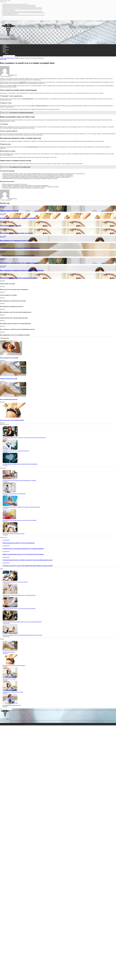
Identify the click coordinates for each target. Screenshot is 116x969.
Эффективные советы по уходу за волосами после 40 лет (16, 451)
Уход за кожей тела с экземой (10, 225)
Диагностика (6, 49)
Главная (4, 44)
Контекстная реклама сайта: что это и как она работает (15, 4)
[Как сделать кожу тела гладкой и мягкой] (13, 417)
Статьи (5, 58)
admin (11, 75)
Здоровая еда (6, 47)
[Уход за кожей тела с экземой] (10, 677)
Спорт (4, 48)
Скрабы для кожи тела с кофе (8, 378)
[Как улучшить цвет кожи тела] (13, 396)
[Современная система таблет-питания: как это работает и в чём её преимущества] (10, 505)
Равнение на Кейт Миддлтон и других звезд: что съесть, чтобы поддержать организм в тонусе (24, 437)
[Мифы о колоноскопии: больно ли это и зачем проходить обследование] (10, 607)
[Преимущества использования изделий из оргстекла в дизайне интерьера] (9, 518)
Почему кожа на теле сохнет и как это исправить (18, 218)
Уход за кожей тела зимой (9, 210)
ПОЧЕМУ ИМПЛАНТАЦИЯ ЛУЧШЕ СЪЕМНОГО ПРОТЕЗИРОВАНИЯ (20, 464)
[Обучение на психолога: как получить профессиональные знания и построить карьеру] (10, 633)
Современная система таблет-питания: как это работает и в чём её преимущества (21, 507)
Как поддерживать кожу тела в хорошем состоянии (18, 278)
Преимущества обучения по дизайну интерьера (13, 533)
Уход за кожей (14, 58)
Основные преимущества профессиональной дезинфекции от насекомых (19, 480)
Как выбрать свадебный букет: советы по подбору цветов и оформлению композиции (22, 11)
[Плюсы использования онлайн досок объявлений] (9, 492)
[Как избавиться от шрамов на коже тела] (10, 703)
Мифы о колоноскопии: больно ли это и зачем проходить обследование (19, 6)
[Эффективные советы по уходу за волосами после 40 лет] (10, 449)
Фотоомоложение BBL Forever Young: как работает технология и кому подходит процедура (24, 15)
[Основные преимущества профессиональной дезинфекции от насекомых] (10, 478)
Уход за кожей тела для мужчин (9, 358)
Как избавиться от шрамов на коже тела (14, 240)
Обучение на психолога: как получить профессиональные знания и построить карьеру (22, 9)
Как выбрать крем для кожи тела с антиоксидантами (19, 263)
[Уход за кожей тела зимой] (10, 650)
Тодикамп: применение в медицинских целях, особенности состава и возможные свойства (23, 12)
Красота (4, 50)
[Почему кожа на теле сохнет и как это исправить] (10, 664)
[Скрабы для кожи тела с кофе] (13, 375)
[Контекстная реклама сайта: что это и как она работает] (10, 580)
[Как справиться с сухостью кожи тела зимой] (10, 690)
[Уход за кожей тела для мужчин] (11, 354)
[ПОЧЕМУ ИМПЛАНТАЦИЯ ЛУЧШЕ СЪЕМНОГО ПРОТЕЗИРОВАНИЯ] (10, 462)
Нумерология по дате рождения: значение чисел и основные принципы (19, 5)
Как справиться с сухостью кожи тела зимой (16, 233)
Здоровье (5, 46)
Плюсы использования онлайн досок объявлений (14, 493)
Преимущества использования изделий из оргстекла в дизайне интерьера (19, 520)
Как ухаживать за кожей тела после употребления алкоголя (22, 270)
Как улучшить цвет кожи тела (9, 399)
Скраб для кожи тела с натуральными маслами (17, 255)
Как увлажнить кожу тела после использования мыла (19, 248)
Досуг (6, 53)
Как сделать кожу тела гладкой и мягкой (12, 420)
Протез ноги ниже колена (8, 10)
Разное (4, 52)
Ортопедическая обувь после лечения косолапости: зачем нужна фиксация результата (22, 7)
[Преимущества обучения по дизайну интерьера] (10, 532)
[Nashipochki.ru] (8, 40)
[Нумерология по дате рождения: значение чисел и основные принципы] (10, 593)
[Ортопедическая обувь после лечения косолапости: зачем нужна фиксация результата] (10, 620)
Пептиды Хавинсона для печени (10, 13)
